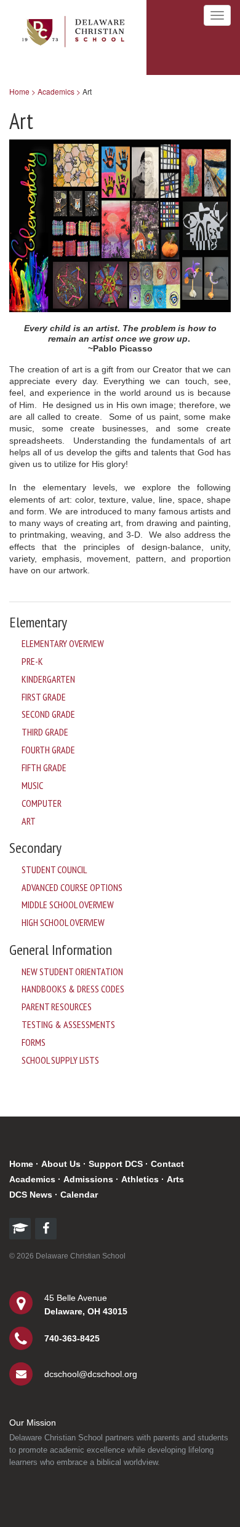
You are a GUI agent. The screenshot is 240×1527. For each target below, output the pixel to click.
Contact (167, 1164)
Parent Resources (57, 1006)
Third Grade (45, 732)
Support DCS (116, 1164)
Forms (34, 1042)
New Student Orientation (72, 971)
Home (21, 1164)
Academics (32, 1179)
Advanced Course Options (72, 887)
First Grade (44, 697)
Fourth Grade (48, 750)
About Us (61, 1164)
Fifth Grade (44, 767)
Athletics (140, 1179)
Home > (22, 91)
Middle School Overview (68, 904)
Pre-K (32, 661)
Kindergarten (48, 679)
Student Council (54, 869)
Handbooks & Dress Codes (73, 989)
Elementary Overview (63, 643)
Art (29, 821)
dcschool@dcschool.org (90, 1374)
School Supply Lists (60, 1060)
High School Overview (63, 922)
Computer (42, 803)
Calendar (79, 1194)
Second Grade (48, 714)
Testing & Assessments (68, 1024)
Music (32, 785)
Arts (175, 1179)
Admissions (88, 1179)
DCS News (30, 1194)
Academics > (59, 91)
